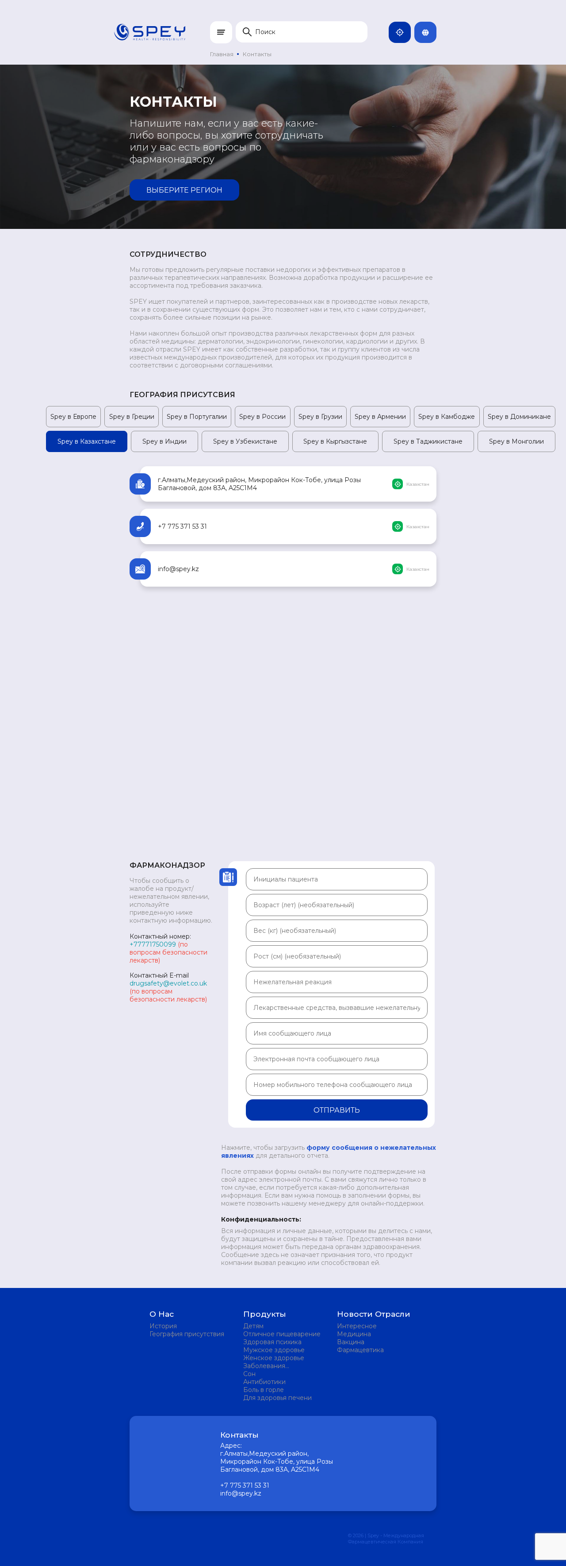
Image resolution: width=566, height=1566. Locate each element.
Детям (253, 1326)
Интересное (357, 1326)
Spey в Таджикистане (428, 441)
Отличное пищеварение (282, 1334)
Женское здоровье (273, 1358)
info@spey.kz (178, 569)
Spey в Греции (131, 417)
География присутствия (186, 1334)
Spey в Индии (164, 441)
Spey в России (262, 417)
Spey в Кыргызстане (335, 441)
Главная (221, 54)
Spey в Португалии (197, 417)
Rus (434, 32)
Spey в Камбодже (446, 417)
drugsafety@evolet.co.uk (168, 983)
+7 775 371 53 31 (182, 526)
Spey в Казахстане (86, 441)
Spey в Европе (73, 417)
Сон (249, 1374)
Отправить (337, 1110)
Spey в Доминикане (519, 417)
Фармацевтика (360, 1350)
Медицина (354, 1334)
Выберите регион (184, 190)
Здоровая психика (272, 1342)
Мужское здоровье (274, 1350)
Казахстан (409, 32)
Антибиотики (264, 1382)
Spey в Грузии (320, 417)
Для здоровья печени (277, 1398)
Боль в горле (263, 1390)
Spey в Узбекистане (245, 441)
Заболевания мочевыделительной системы (276, 1366)
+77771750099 (153, 944)
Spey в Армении (380, 417)
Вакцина (350, 1342)
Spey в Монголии (516, 441)
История (163, 1326)
